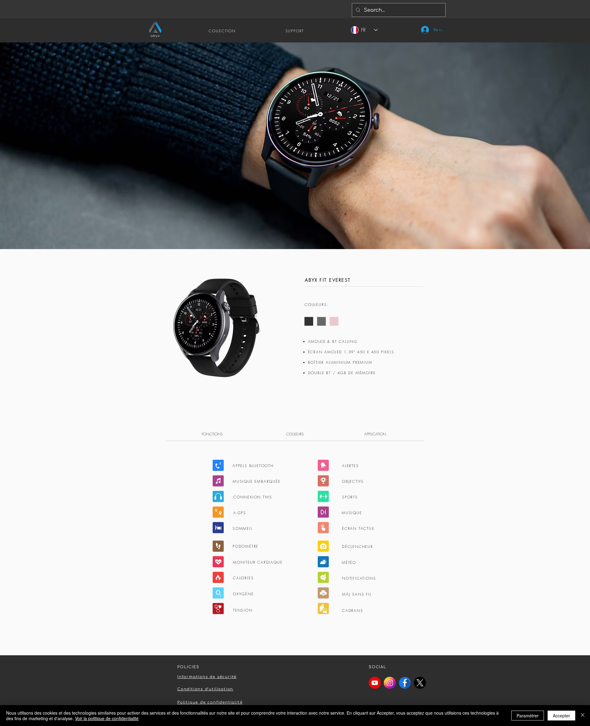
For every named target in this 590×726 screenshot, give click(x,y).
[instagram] (390, 683)
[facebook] (405, 683)
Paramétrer (528, 715)
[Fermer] (582, 715)
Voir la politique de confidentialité (107, 718)
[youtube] (375, 683)
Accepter (561, 715)
